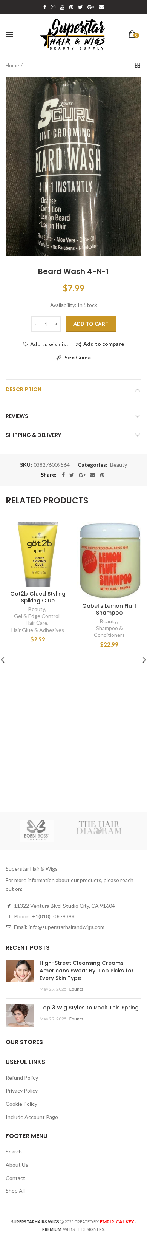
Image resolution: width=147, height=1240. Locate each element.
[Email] (93, 475)
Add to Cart (91, 324)
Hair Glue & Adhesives (37, 630)
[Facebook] (63, 475)
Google (90, 7)
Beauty (118, 465)
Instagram (53, 7)
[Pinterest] (102, 475)
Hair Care (36, 622)
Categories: (92, 465)
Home (12, 65)
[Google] (82, 475)
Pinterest (71, 7)
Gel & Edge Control (37, 616)
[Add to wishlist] (59, 532)
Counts (76, 989)
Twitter (80, 7)
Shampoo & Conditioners (109, 631)
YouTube (62, 7)
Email (101, 7)
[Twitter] (72, 475)
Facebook (45, 7)
